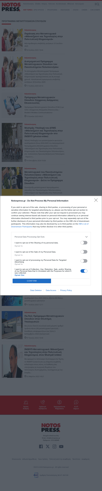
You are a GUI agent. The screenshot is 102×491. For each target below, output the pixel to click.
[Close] (96, 200)
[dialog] (51, 245)
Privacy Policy (66, 290)
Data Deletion (36, 290)
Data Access (51, 290)
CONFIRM (32, 281)
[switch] (83, 242)
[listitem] (51, 236)
